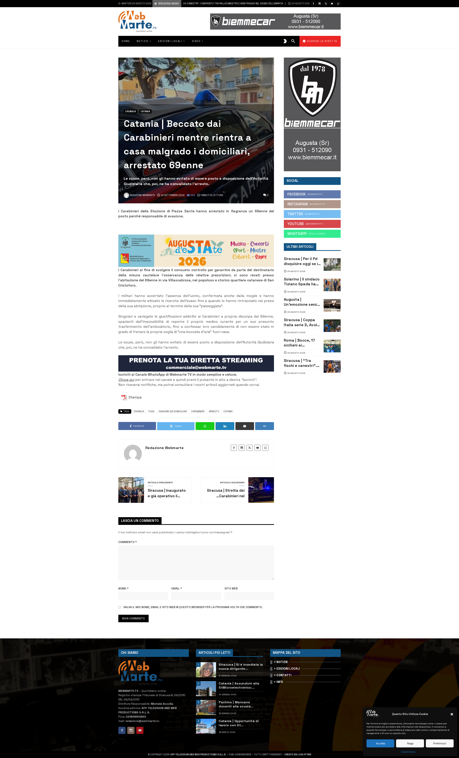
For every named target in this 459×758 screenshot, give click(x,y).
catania (228, 411)
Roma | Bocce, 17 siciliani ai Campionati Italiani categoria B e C (301, 343)
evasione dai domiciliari (173, 411)
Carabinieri (197, 411)
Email (176, 588)
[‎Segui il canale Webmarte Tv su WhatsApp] (338, 3)
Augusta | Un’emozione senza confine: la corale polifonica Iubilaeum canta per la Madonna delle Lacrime (302, 302)
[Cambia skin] (285, 41)
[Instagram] (319, 3)
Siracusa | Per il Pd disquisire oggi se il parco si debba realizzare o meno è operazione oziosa (302, 261)
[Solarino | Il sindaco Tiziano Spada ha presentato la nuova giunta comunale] (332, 285)
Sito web (231, 588)
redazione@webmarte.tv (142, 721)
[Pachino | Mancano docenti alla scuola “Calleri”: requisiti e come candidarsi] (206, 707)
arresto (214, 411)
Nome (123, 588)
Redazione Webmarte (164, 447)
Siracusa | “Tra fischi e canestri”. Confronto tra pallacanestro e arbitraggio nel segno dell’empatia (194, 3)
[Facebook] (313, 3)
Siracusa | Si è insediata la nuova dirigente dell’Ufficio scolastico (241, 666)
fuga (151, 411)
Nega (410, 743)
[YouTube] (332, 3)
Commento (127, 542)
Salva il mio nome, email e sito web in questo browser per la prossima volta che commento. (193, 607)
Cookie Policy (408, 751)
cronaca (139, 411)
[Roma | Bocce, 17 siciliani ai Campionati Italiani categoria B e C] (332, 346)
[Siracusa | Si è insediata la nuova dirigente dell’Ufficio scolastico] (206, 669)
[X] (325, 3)
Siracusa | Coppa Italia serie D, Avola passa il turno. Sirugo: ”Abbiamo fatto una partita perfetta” (302, 322)
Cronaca (136, 61)
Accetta (380, 743)
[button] (452, 714)
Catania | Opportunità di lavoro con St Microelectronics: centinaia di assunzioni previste (239, 723)
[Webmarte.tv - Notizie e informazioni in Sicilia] (137, 21)
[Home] (125, 61)
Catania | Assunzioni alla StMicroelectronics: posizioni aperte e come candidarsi (239, 685)
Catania (145, 111)
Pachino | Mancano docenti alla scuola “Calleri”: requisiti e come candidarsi (240, 704)
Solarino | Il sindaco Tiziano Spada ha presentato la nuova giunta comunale (302, 282)
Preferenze (439, 743)
